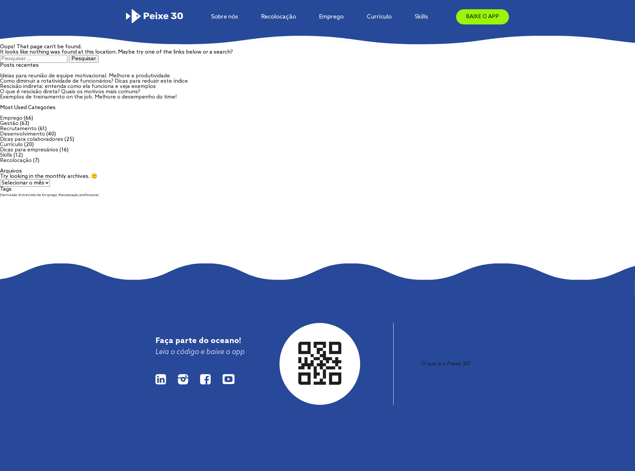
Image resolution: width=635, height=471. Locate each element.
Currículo (379, 16)
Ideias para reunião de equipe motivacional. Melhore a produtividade (85, 76)
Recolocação (278, 16)
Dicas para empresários (29, 150)
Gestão (9, 123)
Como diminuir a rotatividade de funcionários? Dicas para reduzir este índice (94, 81)
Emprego (331, 16)
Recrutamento (18, 129)
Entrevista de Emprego (38, 195)
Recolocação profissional (79, 195)
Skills (421, 16)
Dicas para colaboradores (31, 139)
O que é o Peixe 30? (446, 364)
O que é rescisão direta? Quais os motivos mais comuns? (70, 92)
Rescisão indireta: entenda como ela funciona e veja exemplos (78, 86)
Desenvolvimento (22, 134)
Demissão (8, 195)
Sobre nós (224, 16)
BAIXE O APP (482, 17)
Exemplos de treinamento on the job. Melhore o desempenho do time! (88, 97)
